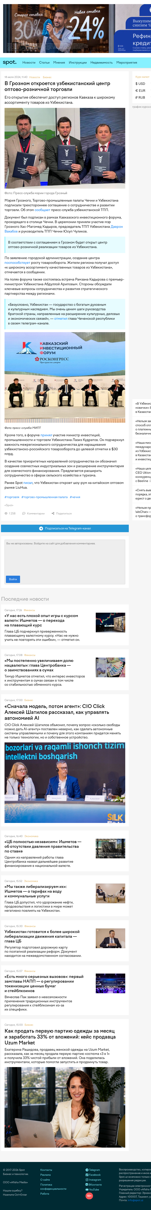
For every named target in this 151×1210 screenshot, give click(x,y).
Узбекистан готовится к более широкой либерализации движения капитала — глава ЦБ (42, 936)
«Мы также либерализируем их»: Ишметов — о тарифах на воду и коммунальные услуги (36, 891)
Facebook (94, 1174)
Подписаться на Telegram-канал (67, 528)
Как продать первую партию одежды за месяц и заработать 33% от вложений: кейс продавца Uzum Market (60, 1037)
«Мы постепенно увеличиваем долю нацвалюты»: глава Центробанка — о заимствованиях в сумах (39, 665)
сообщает (42, 210)
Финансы (29, 610)
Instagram (94, 1179)
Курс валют (142, 76)
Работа (44, 1193)
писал (28, 483)
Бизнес (28, 700)
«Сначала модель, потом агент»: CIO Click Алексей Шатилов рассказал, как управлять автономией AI (57, 712)
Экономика (31, 836)
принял (46, 435)
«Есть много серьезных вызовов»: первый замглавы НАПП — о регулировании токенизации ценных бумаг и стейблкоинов (44, 983)
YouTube (93, 1189)
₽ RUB (140, 97)
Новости (28, 62)
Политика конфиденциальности (53, 1186)
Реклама (45, 1174)
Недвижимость (101, 62)
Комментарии (35, 513)
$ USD (140, 84)
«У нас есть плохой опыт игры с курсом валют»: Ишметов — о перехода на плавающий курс (41, 620)
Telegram (94, 1169)
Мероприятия (126, 62)
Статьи (44, 62)
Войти (13, 579)
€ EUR (140, 91)
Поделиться (63, 513)
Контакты (46, 1169)
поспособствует (17, 263)
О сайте (45, 1179)
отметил (60, 319)
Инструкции (78, 62)
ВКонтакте (95, 1184)
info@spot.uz (135, 1200)
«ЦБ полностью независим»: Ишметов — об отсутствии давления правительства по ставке (43, 846)
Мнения (59, 62)
